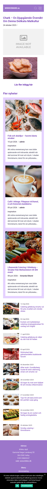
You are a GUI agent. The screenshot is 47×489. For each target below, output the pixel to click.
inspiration (12, 146)
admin (22, 142)
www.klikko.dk (25, 461)
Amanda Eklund (26, 276)
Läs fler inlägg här (23, 84)
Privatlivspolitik (27, 486)
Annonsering (23, 471)
